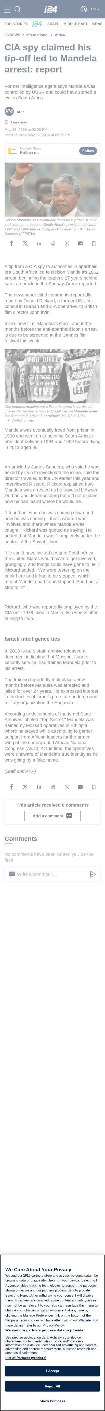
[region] (52, 1332)
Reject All (52, 1386)
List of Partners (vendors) (25, 1358)
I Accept (52, 1371)
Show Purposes (52, 1401)
